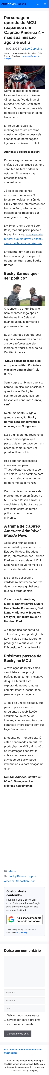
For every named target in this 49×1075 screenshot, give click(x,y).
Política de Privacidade (30, 1049)
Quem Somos (10, 1053)
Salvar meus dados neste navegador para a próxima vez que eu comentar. (23, 1020)
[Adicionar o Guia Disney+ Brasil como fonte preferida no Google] (24, 919)
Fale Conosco (10, 1049)
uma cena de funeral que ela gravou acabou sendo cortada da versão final (23, 239)
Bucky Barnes (17, 876)
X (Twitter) (22, 932)
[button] (38, 4)
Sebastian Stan (26, 881)
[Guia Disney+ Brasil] (17, 4)
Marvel (12, 871)
